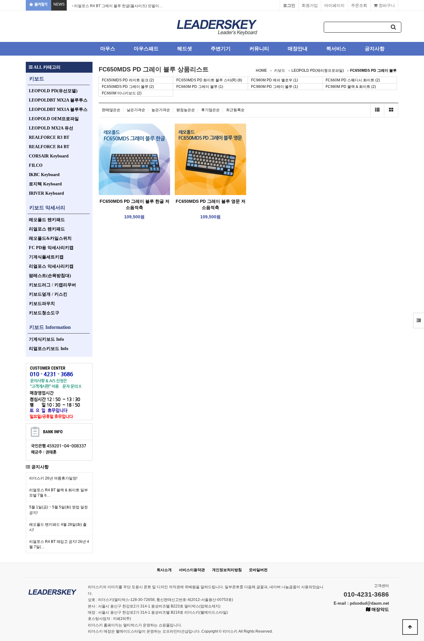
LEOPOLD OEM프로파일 (54, 118)
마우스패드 (146, 48)
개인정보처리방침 (227, 570)
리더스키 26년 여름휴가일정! (53, 478)
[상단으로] (410, 627)
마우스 (107, 48)
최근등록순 (235, 110)
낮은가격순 (136, 110)
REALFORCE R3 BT (49, 137)
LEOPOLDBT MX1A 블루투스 (58, 109)
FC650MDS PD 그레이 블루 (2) (128, 86)
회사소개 (164, 570)
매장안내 (298, 48)
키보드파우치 (42, 303)
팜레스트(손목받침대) (50, 275)
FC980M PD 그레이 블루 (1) (274, 86)
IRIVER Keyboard (46, 193)
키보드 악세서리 (47, 207)
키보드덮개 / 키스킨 (48, 294)
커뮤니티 (259, 48)
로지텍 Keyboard (45, 184)
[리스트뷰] (377, 110)
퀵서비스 (336, 48)
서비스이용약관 (192, 570)
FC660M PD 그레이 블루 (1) (199, 86)
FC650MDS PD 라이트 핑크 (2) (128, 80)
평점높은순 (185, 110)
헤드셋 (184, 48)
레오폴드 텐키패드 (47, 219)
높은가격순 (160, 110)
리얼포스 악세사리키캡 (51, 266)
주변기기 (221, 48)
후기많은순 (210, 110)
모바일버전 (258, 570)
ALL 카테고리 (47, 67)
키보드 (36, 78)
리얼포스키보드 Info (48, 348)
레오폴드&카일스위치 (50, 238)
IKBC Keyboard (44, 174)
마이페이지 (334, 5)
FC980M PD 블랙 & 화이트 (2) (351, 86)
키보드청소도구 (44, 313)
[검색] (393, 27)
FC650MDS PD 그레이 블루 (373, 70)
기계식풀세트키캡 (46, 257)
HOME (261, 70)
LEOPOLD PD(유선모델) (53, 91)
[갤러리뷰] (391, 110)
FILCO (36, 165)
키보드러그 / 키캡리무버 (52, 285)
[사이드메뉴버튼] (418, 320)
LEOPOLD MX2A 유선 (51, 128)
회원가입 (310, 5)
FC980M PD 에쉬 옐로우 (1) (274, 80)
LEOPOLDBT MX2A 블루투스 (58, 100)
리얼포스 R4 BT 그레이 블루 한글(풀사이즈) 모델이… (118, 6)
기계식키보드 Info (46, 339)
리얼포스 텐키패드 (47, 229)
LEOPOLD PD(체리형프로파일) (317, 70)
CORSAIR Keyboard (49, 156)
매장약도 (379, 609)
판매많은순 (111, 110)
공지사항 (375, 48)
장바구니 (386, 5)
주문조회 (359, 5)
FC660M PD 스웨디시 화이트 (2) (353, 80)
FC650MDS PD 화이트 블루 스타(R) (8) (209, 80)
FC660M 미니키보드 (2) (122, 93)
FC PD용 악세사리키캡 (51, 247)
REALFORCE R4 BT (49, 146)
